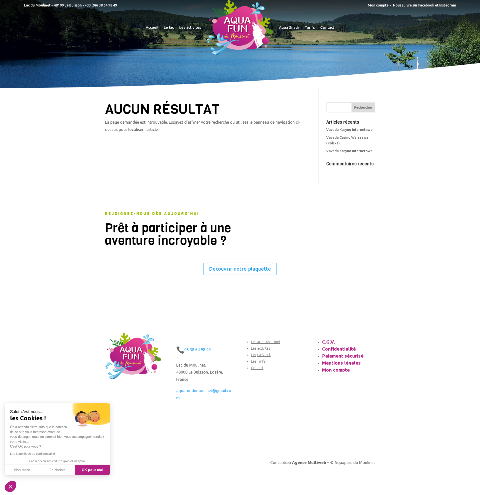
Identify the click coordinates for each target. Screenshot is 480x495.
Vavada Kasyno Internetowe (349, 130)
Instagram (447, 5)
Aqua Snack (289, 27)
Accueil (152, 27)
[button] (10, 487)
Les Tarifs (258, 361)
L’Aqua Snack (261, 355)
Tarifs (310, 27)
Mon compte (378, 5)
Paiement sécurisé (343, 356)
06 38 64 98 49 (197, 349)
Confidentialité (339, 349)
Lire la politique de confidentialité (32, 454)
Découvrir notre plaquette (240, 269)
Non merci (22, 470)
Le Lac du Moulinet (265, 342)
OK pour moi (92, 470)
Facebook (426, 5)
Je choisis (57, 470)
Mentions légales (341, 363)
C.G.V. (328, 342)
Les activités (190, 27)
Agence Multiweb (309, 462)
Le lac (169, 27)
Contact (327, 27)
